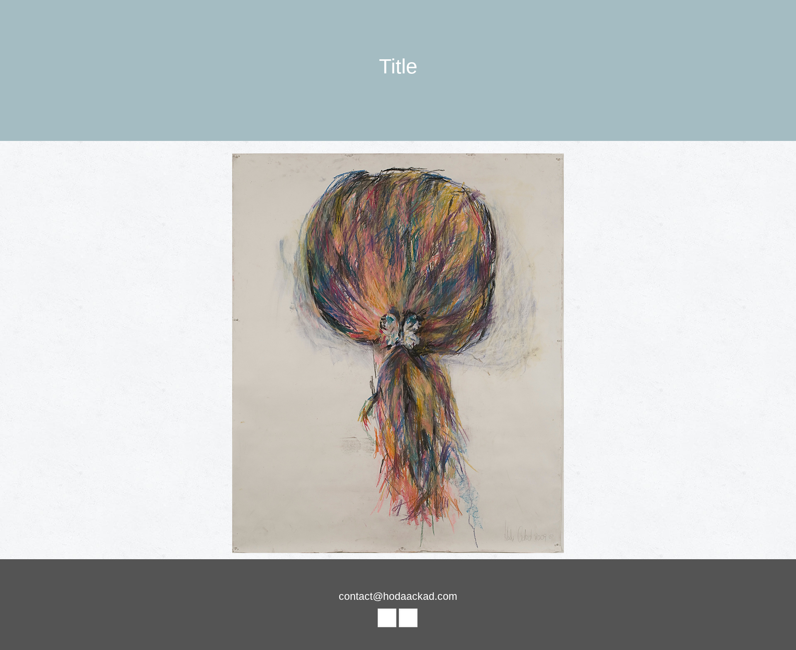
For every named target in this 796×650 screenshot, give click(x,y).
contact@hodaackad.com (398, 596)
